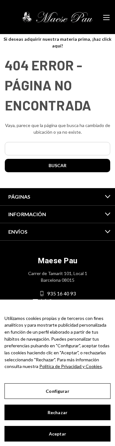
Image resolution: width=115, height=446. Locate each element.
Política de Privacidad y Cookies (70, 366)
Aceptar (57, 433)
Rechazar (57, 412)
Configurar (57, 391)
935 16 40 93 (61, 293)
